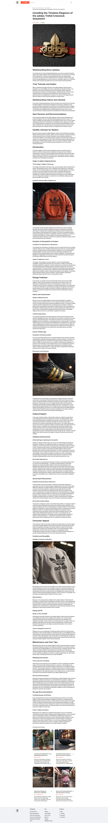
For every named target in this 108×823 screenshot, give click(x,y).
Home (34, 7)
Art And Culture (39, 7)
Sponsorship (47, 7)
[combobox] (51, 2)
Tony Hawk (36, 22)
